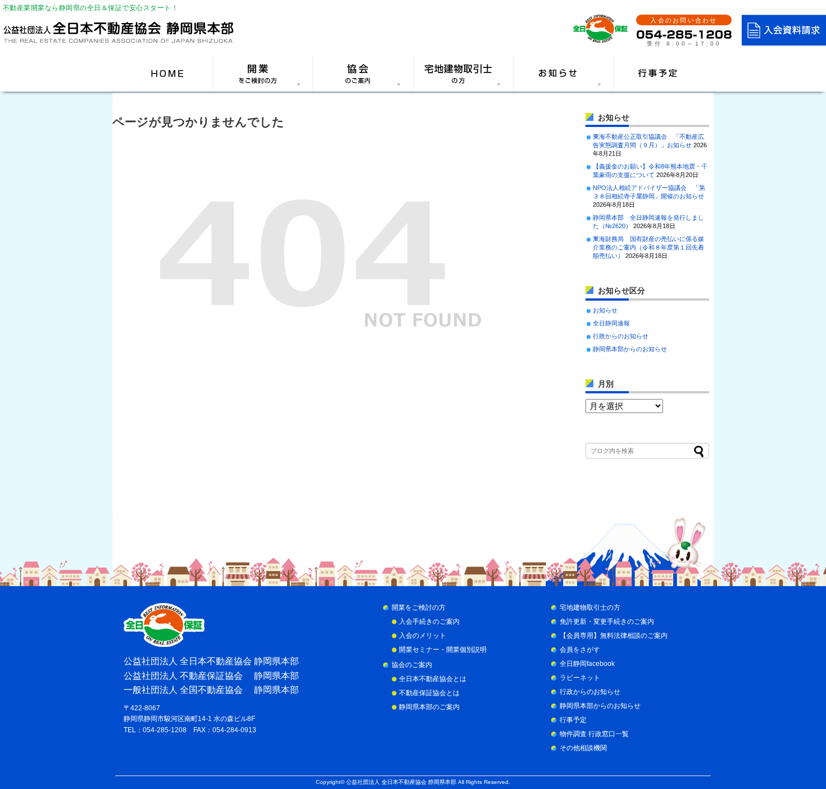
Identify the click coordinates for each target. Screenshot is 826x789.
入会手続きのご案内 (429, 621)
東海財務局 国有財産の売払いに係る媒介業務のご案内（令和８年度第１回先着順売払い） (648, 247)
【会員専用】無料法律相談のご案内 (614, 636)
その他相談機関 (583, 748)
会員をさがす (580, 650)
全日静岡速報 (611, 323)
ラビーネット (580, 678)
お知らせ (605, 310)
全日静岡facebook (587, 664)
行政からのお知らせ (620, 336)
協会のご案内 (412, 665)
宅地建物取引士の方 (590, 607)
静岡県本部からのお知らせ (630, 349)
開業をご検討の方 (419, 607)
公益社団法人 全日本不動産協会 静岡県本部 (401, 782)
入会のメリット (422, 636)
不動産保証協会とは (429, 693)
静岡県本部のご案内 (429, 707)
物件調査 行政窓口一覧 (594, 734)
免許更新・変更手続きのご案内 (607, 621)
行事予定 (573, 720)
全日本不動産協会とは (432, 679)
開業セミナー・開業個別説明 (443, 650)
